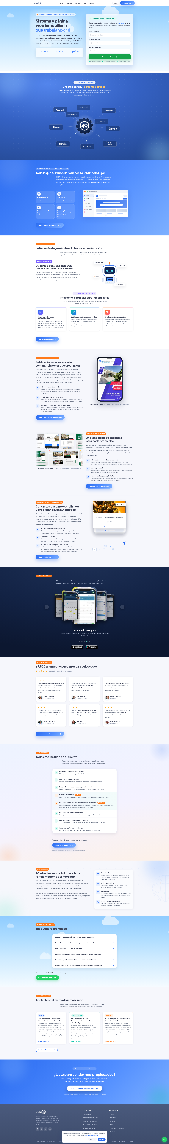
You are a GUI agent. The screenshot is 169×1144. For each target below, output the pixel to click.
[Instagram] (41, 1129)
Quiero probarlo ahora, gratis (49, 225)
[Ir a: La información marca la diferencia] (89, 641)
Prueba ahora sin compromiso (49, 734)
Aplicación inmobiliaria (90, 1121)
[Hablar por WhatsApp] (164, 1139)
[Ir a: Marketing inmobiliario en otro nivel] (81, 641)
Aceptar (101, 1139)
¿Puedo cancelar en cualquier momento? (69, 948)
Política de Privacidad (91, 1135)
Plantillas (69, 3)
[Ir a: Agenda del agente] (84, 641)
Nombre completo (94, 31)
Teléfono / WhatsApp (95, 47)
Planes (61, 3)
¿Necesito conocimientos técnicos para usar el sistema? (74, 943)
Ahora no (92, 1139)
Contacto (91, 3)
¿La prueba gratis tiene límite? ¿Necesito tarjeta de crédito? (75, 937)
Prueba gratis (126, 3)
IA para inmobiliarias (89, 1128)
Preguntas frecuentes (117, 1128)
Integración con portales (90, 1117)
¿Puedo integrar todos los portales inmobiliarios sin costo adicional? (79, 954)
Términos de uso (116, 1141)
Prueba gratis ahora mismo (98, 486)
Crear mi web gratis (109, 57)
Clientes (77, 3)
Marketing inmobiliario (90, 1124)
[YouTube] (50, 1129)
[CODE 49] (37, 3)
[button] (99, 605)
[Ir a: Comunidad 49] (87, 641)
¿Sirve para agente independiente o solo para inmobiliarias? (75, 960)
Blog (84, 3)
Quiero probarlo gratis (47, 557)
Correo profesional (94, 39)
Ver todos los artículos (46, 1050)
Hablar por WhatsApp (48, 978)
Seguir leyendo (42, 1041)
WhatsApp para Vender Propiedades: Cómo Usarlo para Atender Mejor (82, 1021)
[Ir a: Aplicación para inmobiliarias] (79, 641)
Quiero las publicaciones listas (49, 417)
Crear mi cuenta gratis (63, 845)
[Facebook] (37, 1129)
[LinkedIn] (45, 1129)
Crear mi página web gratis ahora (84, 1088)
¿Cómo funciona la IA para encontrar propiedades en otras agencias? (79, 965)
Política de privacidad (127, 1141)
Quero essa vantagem (47, 339)
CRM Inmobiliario (88, 1114)
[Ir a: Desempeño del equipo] (86, 641)
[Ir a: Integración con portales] (82, 641)
